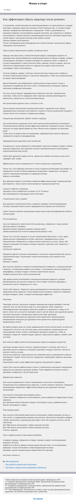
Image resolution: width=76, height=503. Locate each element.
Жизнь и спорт (38, 3)
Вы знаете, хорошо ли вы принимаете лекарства (26, 467)
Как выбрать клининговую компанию (21, 464)
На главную (38, 499)
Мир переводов (12, 461)
